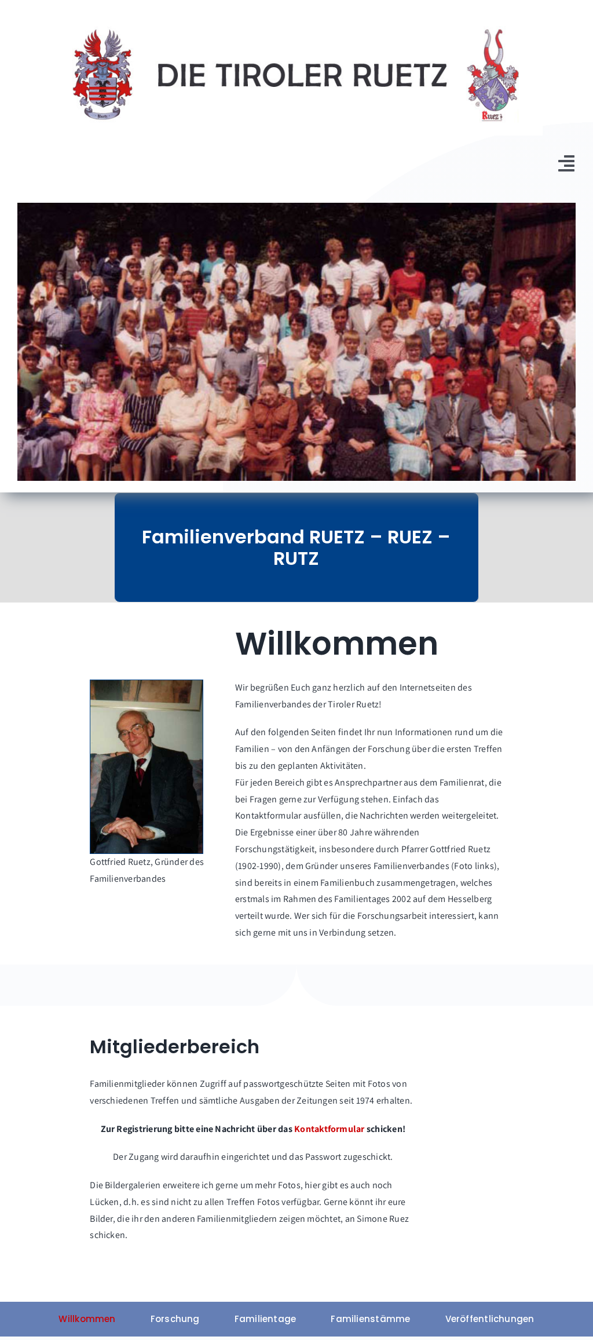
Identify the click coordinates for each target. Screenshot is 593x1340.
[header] (296, 22)
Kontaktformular (329, 1129)
